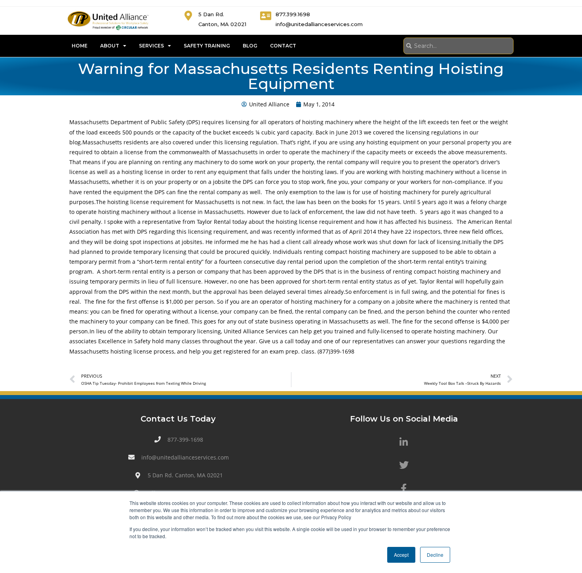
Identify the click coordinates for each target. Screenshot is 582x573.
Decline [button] (435, 554)
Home (79, 46)
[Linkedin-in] (403, 442)
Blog (250, 46)
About (109, 46)
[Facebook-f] (403, 487)
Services (151, 46)
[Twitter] (403, 465)
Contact (283, 46)
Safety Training (207, 46)
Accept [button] (401, 554)
